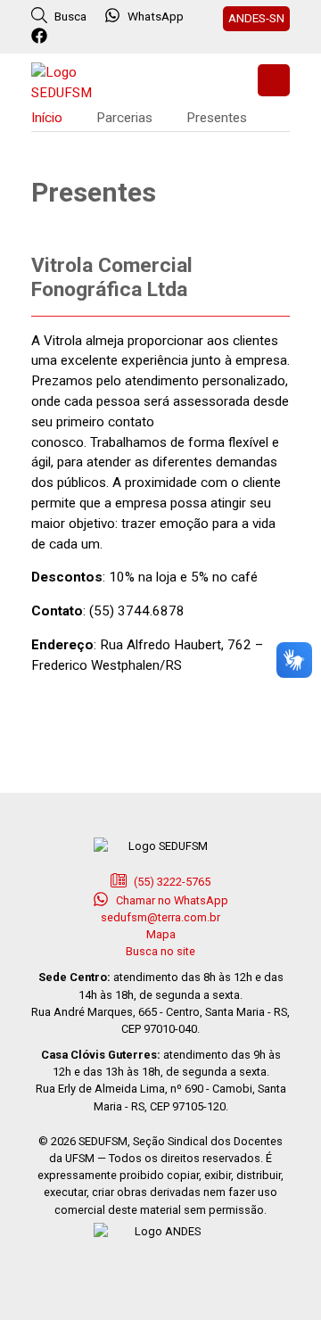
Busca (69, 16)
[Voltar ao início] (75, 80)
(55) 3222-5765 (170, 881)
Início (46, 118)
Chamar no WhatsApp (170, 900)
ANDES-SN (256, 18)
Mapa (161, 934)
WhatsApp (156, 16)
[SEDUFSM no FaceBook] (41, 36)
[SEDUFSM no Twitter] (65, 36)
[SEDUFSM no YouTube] (113, 36)
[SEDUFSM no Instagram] (89, 36)
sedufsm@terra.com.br (160, 917)
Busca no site (160, 951)
